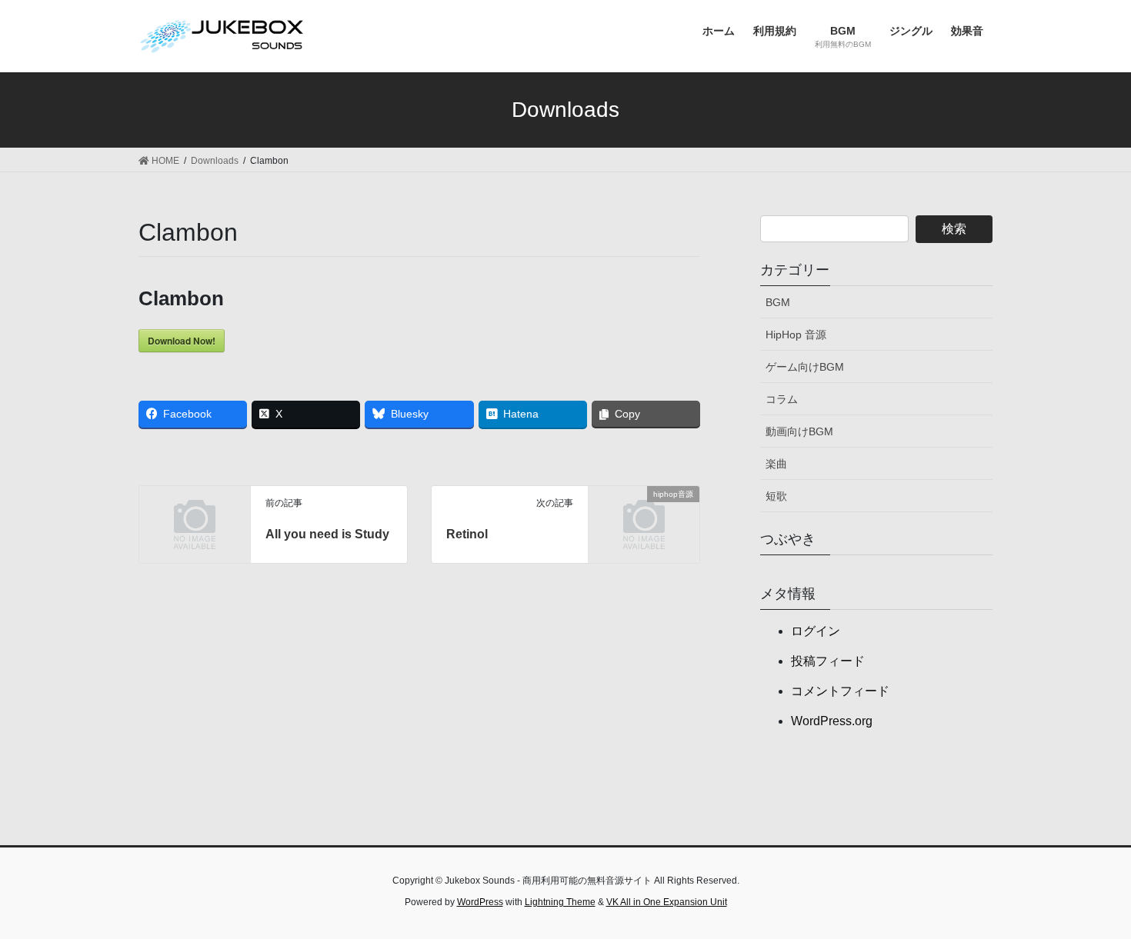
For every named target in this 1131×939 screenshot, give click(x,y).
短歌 (776, 496)
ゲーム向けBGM (805, 367)
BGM (778, 302)
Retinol (467, 534)
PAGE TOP (1090, 897)
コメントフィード (840, 691)
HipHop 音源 (796, 334)
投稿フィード (828, 661)
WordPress (480, 902)
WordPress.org (831, 721)
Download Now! (181, 341)
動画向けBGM (799, 431)
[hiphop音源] (644, 518)
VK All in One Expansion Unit (666, 902)
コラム (782, 399)
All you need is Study (327, 534)
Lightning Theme (560, 902)
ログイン (815, 631)
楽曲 (776, 464)
